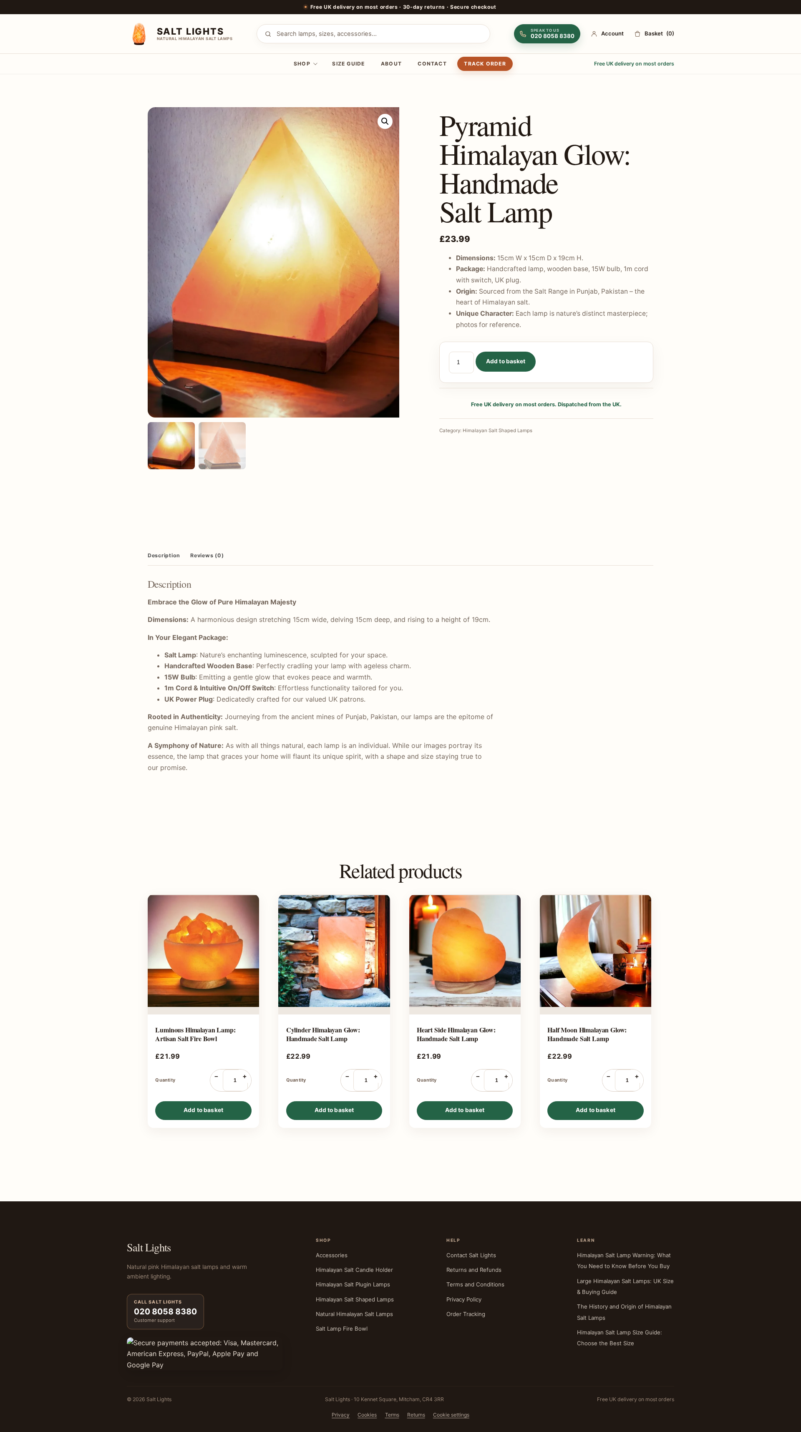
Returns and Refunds (473, 1269)
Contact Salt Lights (471, 1255)
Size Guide (348, 63)
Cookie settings (451, 1415)
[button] (385, 121)
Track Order (485, 63)
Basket (659, 33)
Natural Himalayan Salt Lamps (354, 1314)
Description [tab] (164, 555)
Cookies (367, 1415)
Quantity (165, 1080)
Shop (302, 63)
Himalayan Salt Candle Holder (354, 1269)
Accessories (332, 1255)
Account (612, 33)
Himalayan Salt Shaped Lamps (497, 430)
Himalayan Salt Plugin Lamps (353, 1284)
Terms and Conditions (475, 1284)
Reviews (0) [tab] (207, 555)
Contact (432, 63)
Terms (392, 1415)
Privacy (341, 1415)
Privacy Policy (463, 1299)
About (391, 63)
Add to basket (506, 361)
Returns (416, 1415)
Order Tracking (465, 1314)
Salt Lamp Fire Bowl (342, 1328)
